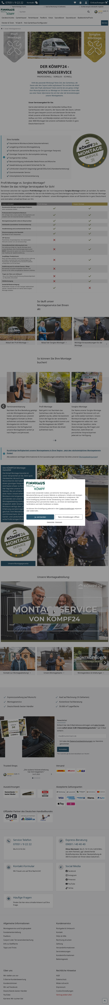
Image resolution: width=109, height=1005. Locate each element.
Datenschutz (50, 522)
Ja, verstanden (40, 517)
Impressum (58, 522)
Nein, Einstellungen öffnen (68, 517)
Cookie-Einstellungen (66, 509)
